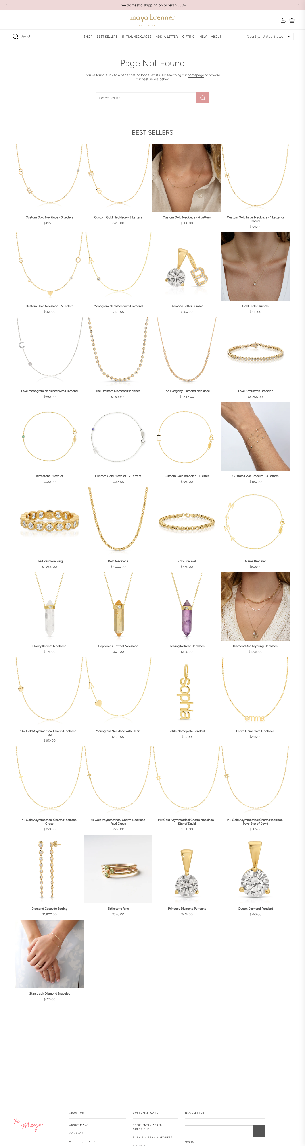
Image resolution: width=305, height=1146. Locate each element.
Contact (76, 1133)
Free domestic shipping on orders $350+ (152, 5)
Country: (253, 37)
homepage (196, 75)
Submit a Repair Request (153, 1137)
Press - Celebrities (84, 1141)
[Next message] (299, 5)
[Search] (202, 97)
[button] (87, 36)
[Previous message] (6, 5)
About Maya (78, 1125)
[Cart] (292, 20)
